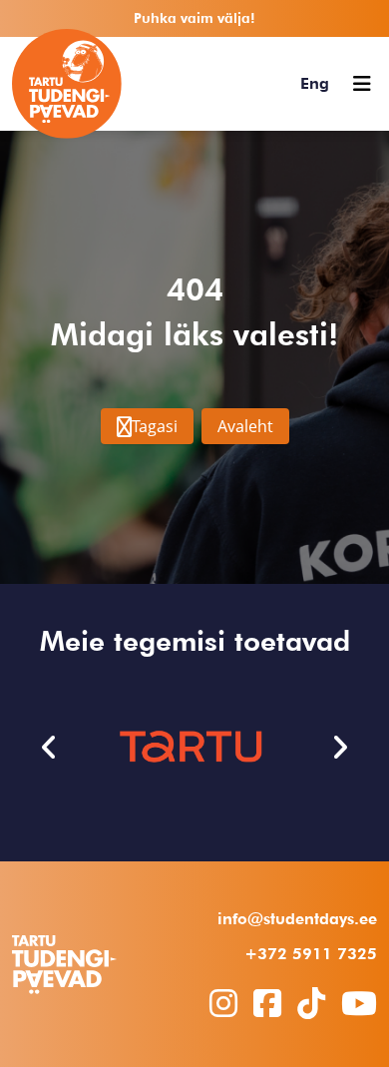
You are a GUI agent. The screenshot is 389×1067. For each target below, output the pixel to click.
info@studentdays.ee (297, 918)
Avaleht (245, 426)
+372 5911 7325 (310, 953)
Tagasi (155, 426)
